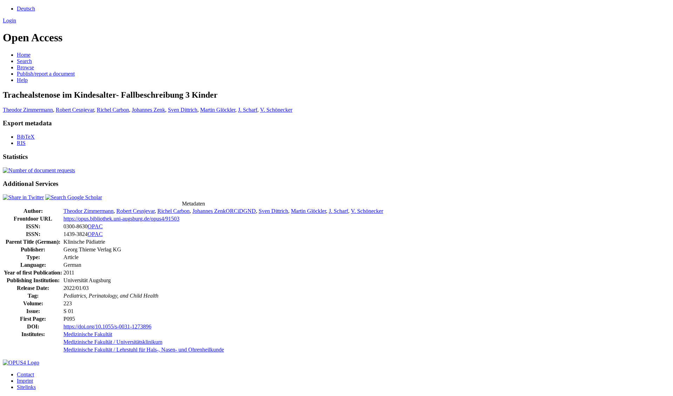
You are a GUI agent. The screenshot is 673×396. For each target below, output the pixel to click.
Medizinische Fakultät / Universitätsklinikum (112, 342)
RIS (21, 143)
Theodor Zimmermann (28, 110)
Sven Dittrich (182, 110)
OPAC (95, 226)
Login (9, 20)
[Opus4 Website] (21, 363)
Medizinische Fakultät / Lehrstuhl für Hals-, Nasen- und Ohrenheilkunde (143, 350)
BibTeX (26, 137)
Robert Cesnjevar (75, 110)
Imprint (25, 381)
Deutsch (26, 9)
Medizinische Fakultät (87, 334)
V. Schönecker (276, 110)
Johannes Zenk (148, 110)
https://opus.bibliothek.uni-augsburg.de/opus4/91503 (121, 219)
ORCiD (234, 211)
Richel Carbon (113, 110)
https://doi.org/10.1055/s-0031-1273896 (107, 326)
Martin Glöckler (217, 110)
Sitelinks (26, 387)
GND (249, 211)
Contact (25, 374)
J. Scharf (247, 110)
